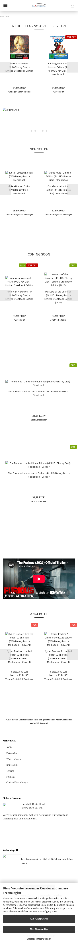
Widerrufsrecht (14, 759)
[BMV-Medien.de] (39, 5)
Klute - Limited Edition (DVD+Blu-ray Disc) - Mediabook (19, 190)
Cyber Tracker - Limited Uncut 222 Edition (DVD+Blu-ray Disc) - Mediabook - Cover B (19, 657)
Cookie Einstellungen (17, 782)
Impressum (12, 765)
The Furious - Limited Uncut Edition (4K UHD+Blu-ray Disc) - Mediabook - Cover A (39, 474)
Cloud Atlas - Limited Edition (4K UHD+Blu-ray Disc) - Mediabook (58, 190)
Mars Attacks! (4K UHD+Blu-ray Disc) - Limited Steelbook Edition (19, 67)
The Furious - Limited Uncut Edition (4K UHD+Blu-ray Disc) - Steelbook (39, 393)
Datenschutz (12, 753)
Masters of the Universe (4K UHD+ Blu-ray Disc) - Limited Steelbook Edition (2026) (58, 297)
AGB (9, 747)
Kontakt (10, 776)
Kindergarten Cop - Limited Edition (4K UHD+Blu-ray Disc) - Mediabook (58, 69)
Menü (5, 5)
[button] (5, 67)
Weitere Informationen (39, 938)
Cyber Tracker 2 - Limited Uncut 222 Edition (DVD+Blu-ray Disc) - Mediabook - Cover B (58, 657)
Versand (44, 723)
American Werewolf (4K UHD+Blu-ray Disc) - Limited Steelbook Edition (19, 295)
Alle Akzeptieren (39, 918)
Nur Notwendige (39, 929)
